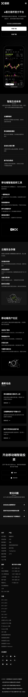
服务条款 (3, 545)
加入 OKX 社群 (5, 591)
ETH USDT (4, 608)
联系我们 (3, 542)
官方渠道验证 (4, 585)
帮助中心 (3, 582)
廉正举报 (3, 554)
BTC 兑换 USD (16, 568)
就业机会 (3, 539)
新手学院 (11, 548)
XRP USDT (4, 617)
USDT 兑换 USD (16, 574)
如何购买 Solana (5, 643)
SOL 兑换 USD (16, 577)
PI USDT (3, 611)
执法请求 (3, 556)
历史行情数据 (4, 571)
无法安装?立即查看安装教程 (14, 23)
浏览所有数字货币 (13, 545)
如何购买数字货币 (6, 635)
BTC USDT (4, 605)
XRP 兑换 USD (16, 580)
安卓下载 (14, 34)
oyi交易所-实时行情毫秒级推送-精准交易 (11, 685)
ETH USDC (4, 603)
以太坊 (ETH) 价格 (6, 623)
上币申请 (3, 577)
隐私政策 (3, 548)
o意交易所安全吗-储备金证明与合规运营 (11, 682)
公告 (2, 588)
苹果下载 (14, 28)
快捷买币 (11, 536)
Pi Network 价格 (5, 626)
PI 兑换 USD (15, 582)
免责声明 (3, 551)
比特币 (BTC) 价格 (6, 620)
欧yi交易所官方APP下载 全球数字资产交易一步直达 (13, 691)
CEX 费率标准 (5, 574)
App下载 (3, 559)
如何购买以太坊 (5, 640)
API (2, 568)
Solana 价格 (4, 629)
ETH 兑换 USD (16, 571)
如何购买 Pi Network (6, 646)
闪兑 (10, 539)
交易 (10, 542)
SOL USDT (4, 614)
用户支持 (3, 580)
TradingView (12, 551)
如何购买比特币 (5, 637)
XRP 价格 (3, 632)
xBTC (10, 554)
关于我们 (3, 536)
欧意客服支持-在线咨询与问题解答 (14, 679)
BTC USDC (4, 600)
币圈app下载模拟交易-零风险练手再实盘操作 (12, 688)
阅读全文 (6, 403)
